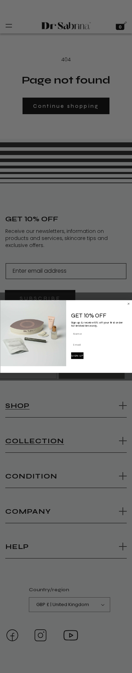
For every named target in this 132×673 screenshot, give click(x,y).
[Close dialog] (128, 304)
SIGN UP (77, 355)
